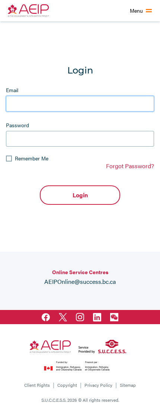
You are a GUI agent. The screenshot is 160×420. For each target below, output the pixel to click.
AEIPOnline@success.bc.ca (80, 281)
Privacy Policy (98, 385)
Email (12, 90)
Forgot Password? (130, 166)
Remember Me (31, 158)
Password (17, 125)
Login (80, 195)
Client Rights (37, 385)
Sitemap (128, 385)
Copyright (67, 385)
